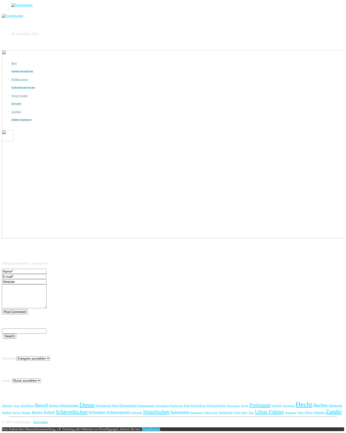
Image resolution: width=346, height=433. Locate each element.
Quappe (26, 412)
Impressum (40, 422)
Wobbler (319, 412)
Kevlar (16, 412)
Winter (309, 412)
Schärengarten (118, 412)
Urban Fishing (269, 411)
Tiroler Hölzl (240, 412)
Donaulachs (128, 405)
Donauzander (146, 405)
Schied (49, 412)
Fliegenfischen (216, 405)
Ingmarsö (335, 405)
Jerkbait (7, 412)
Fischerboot (198, 405)
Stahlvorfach (211, 412)
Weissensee (291, 412)
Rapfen (37, 412)
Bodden (54, 405)
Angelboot (27, 405)
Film (187, 405)
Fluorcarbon (233, 406)
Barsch (41, 405)
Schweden (97, 412)
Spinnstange (196, 412)
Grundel (277, 405)
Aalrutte (7, 405)
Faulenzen (176, 405)
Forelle (245, 406)
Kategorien (9, 358)
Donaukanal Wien (107, 405)
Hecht (304, 404)
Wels (301, 412)
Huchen (320, 405)
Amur (16, 406)
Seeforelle (136, 412)
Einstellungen (151, 429)
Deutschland (69, 405)
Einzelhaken (162, 406)
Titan (251, 412)
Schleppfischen (72, 412)
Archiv (6, 380)
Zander (334, 411)
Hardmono (289, 406)
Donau (87, 404)
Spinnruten (179, 412)
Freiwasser (260, 405)
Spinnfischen (156, 412)
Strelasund (225, 412)
